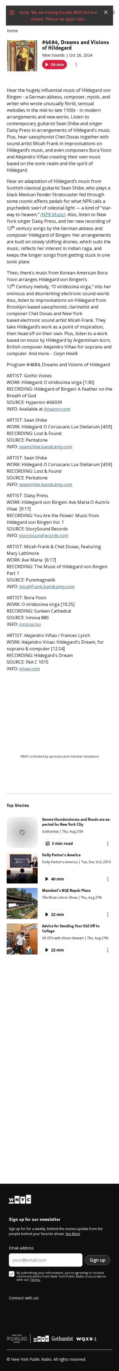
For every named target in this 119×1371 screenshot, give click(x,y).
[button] (59, 832)
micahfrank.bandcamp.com (46, 587)
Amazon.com (57, 409)
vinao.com (29, 669)
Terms (35, 1279)
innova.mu (30, 624)
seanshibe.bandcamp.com (45, 447)
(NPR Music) (53, 214)
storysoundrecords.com (43, 535)
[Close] (106, 12)
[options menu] (76, 64)
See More (73, 1233)
